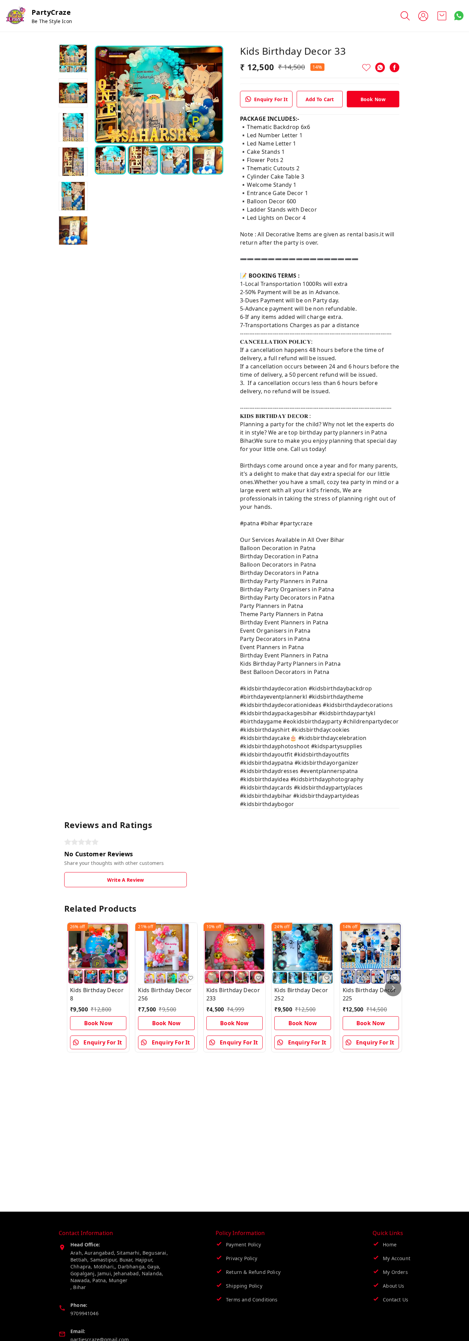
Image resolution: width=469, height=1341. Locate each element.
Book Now (373, 99)
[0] (441, 16)
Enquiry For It (270, 99)
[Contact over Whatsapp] (459, 15)
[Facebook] (394, 67)
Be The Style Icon (52, 21)
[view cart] (441, 16)
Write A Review (125, 880)
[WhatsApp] (380, 67)
